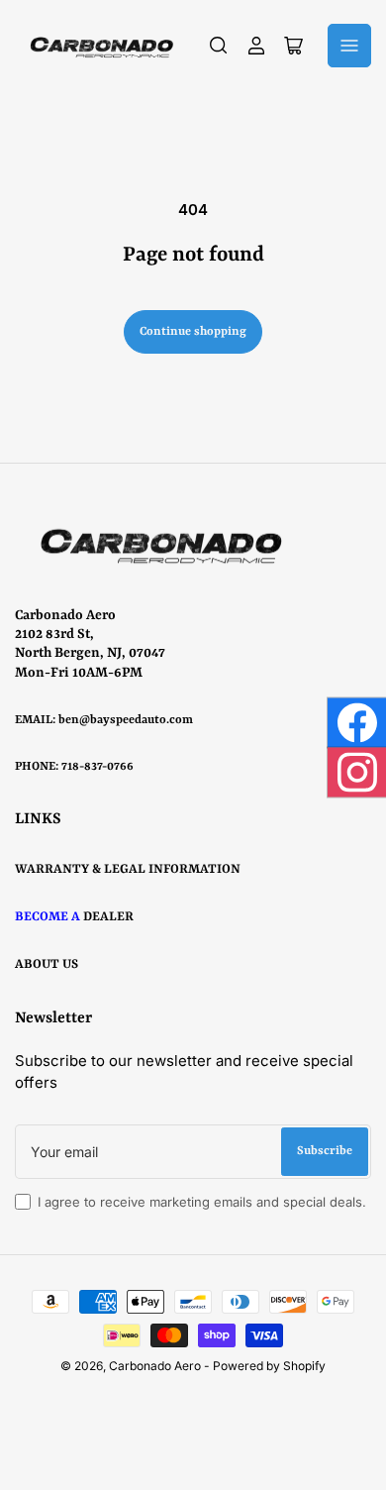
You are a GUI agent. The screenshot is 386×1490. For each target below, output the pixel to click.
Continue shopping (193, 332)
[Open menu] (349, 45)
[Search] (219, 45)
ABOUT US (46, 964)
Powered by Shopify (269, 1365)
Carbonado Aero (155, 1365)
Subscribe (324, 1151)
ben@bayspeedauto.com (125, 720)
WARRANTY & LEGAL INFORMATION (128, 869)
